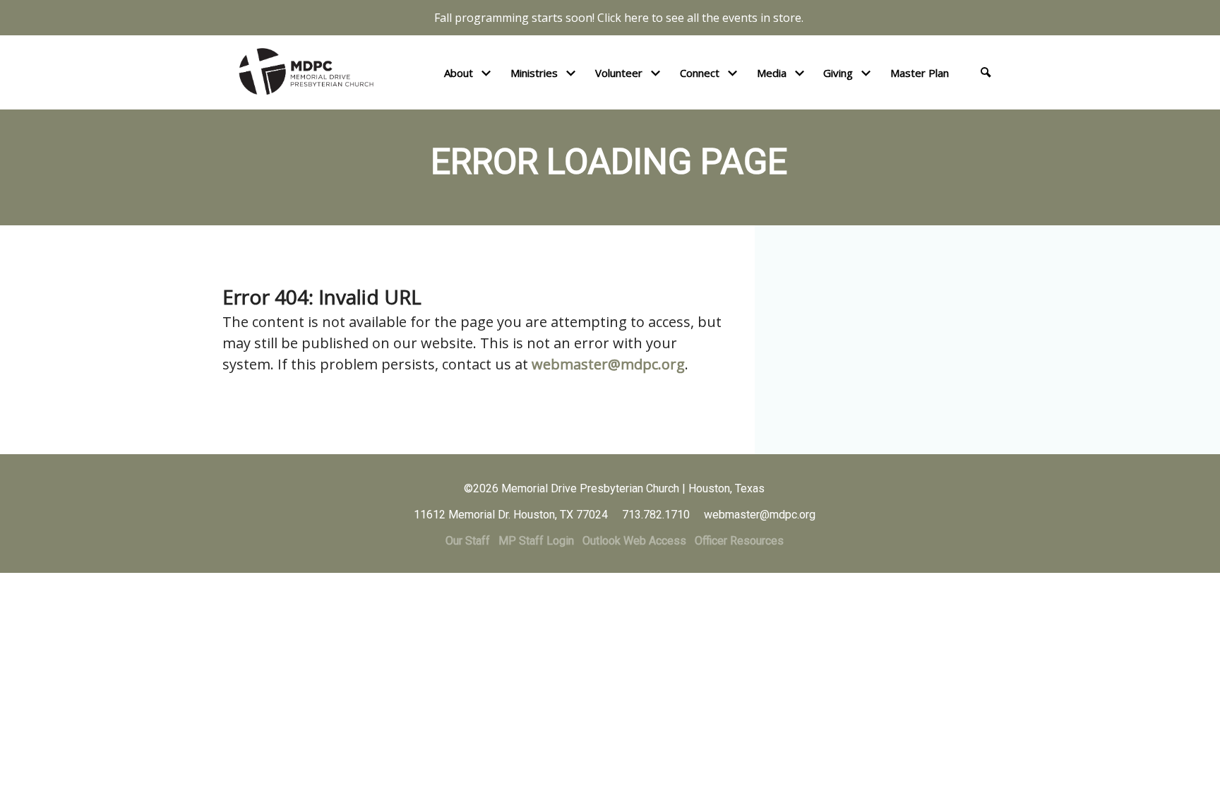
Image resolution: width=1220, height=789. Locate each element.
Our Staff (467, 540)
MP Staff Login (536, 540)
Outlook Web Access (634, 540)
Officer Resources (739, 540)
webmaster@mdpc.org (608, 364)
